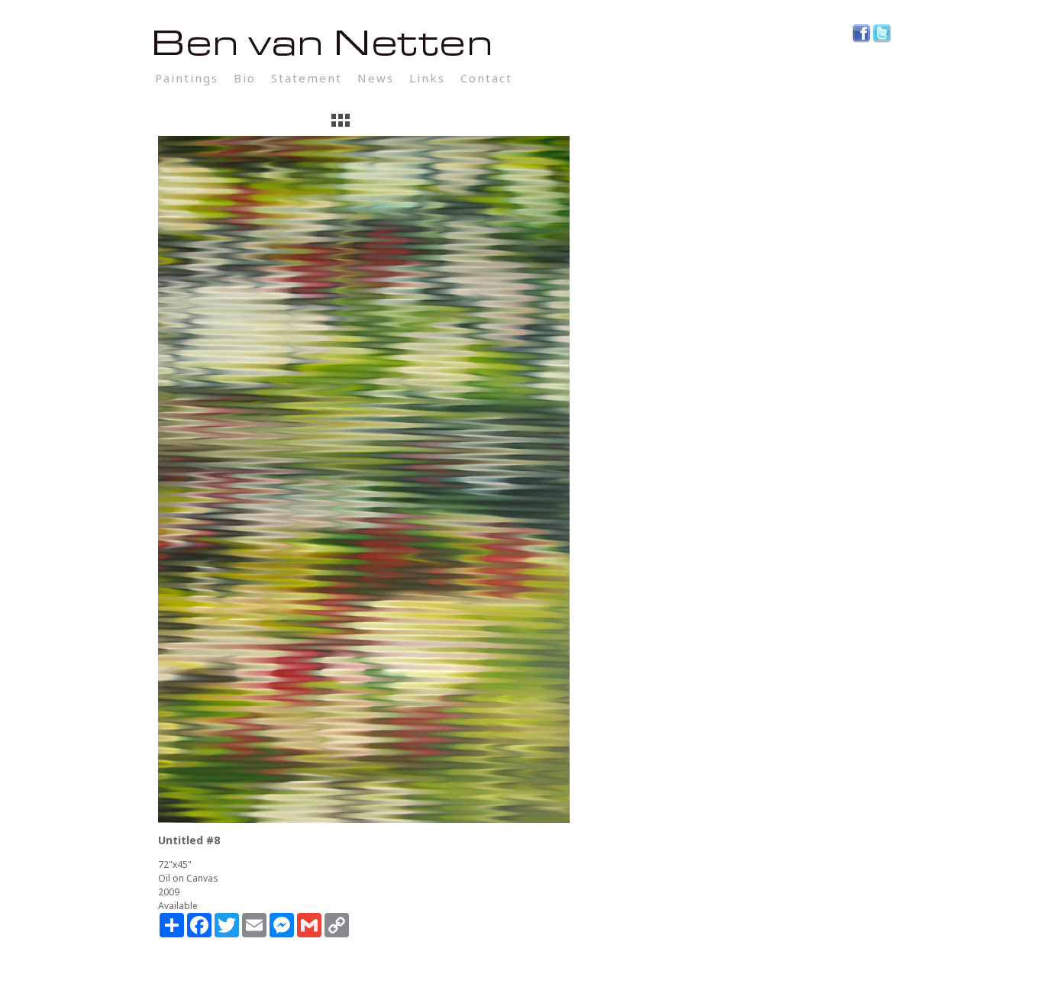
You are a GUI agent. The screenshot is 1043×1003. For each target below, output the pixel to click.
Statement (306, 77)
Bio (245, 77)
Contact (486, 77)
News (375, 77)
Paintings (186, 77)
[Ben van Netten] (521, 43)
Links (427, 77)
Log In (549, 77)
